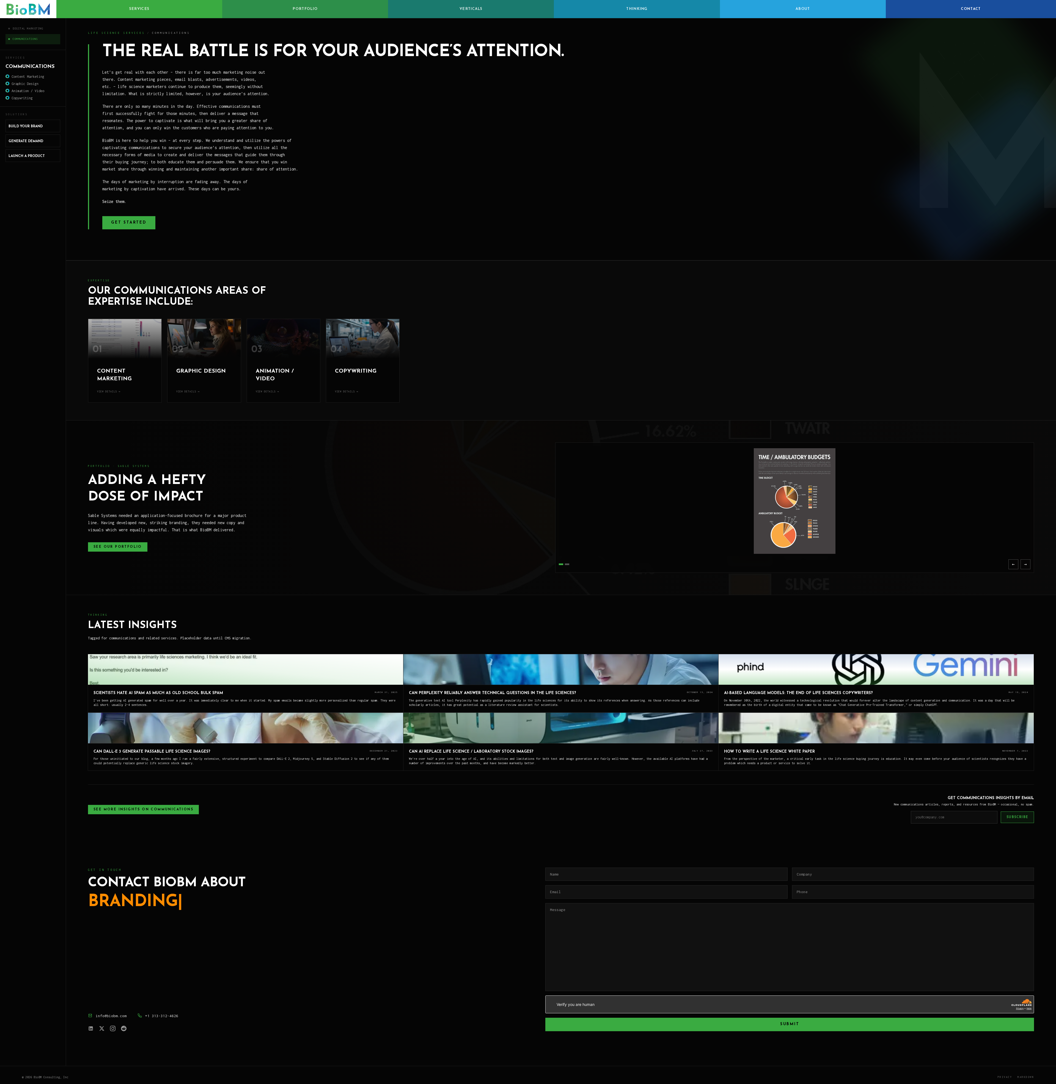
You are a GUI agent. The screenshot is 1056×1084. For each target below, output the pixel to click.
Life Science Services (116, 32)
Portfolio (305, 9)
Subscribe (1017, 817)
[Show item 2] (567, 564)
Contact (971, 9)
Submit (789, 1024)
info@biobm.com (111, 1016)
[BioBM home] (28, 9)
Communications (25, 38)
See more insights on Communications (143, 809)
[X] (102, 1028)
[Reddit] (124, 1028)
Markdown (1026, 1077)
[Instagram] (113, 1028)
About (803, 9)
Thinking (636, 9)
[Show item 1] (561, 564)
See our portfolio (118, 547)
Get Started (129, 223)
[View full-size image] (794, 501)
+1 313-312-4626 (161, 1016)
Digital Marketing (28, 28)
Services (139, 9)
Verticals (471, 9)
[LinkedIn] (91, 1028)
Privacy (1005, 1077)
